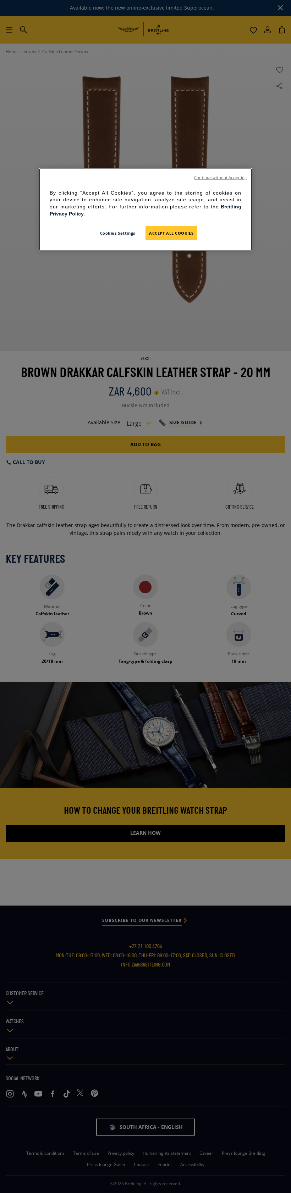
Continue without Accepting (220, 177)
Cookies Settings (117, 233)
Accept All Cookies (171, 233)
